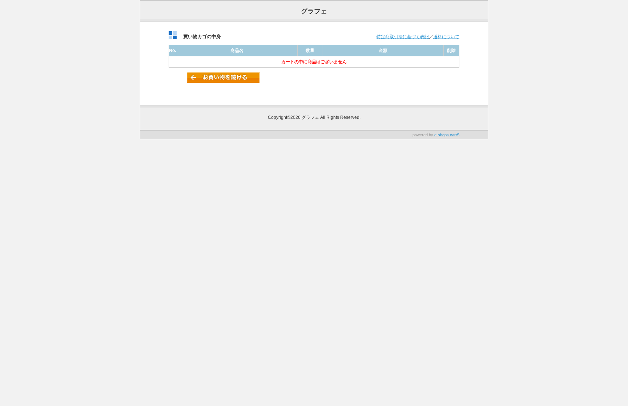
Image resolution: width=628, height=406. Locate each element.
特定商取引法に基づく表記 (403, 36)
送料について (446, 36)
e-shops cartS (446, 135)
